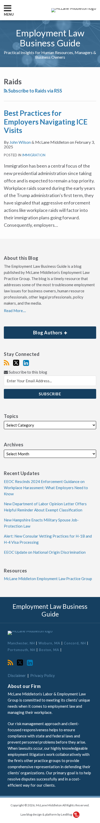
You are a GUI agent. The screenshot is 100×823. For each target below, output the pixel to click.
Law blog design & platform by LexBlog (47, 814)
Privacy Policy (42, 675)
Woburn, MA (49, 643)
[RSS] (6, 362)
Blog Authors (33, 330)
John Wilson (20, 142)
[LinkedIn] (26, 362)
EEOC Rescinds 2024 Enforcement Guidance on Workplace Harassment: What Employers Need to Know (46, 487)
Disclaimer (17, 675)
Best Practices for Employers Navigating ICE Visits (45, 122)
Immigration (33, 155)
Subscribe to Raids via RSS (34, 91)
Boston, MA (49, 650)
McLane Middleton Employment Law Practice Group (48, 578)
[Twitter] (16, 362)
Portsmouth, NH (22, 650)
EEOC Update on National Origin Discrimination (45, 552)
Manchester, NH (22, 643)
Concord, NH (75, 643)
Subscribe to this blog (27, 371)
